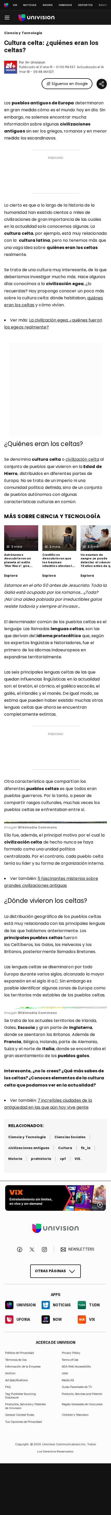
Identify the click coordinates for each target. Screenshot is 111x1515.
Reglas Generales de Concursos (82, 1404)
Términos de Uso (16, 1360)
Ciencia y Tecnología (23, 33)
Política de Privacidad (19, 1353)
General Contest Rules (19, 1415)
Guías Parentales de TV (77, 1387)
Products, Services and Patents (82, 1394)
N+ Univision (35, 62)
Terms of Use (70, 1360)
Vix (15, 5)
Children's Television (75, 1415)
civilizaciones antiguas (28, 1148)
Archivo (10, 1373)
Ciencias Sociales (69, 1137)
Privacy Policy (71, 1353)
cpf (63, 1159)
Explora (11, 576)
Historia (15, 1159)
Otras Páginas (50, 1271)
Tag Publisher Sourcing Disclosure (20, 1395)
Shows (48, 5)
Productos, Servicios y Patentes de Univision (25, 1406)
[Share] (102, 84)
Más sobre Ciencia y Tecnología (52, 516)
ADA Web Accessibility (76, 1366)
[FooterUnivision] (55, 1228)
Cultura (65, 1148)
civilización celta (82, 459)
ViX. (78, 1159)
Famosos (65, 5)
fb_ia (85, 1148)
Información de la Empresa (23, 1366)
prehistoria (41, 1159)
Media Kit (68, 1380)
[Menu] (7, 17)
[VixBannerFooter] (55, 1198)
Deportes (85, 5)
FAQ (8, 1387)
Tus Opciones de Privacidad (23, 1422)
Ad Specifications (16, 1380)
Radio (103, 5)
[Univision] (36, 17)
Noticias (29, 5)
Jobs (65, 1373)
